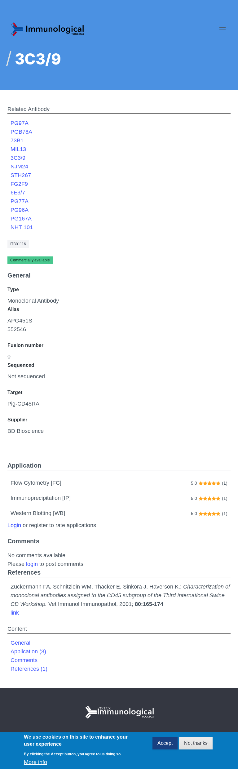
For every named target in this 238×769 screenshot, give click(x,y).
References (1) (29, 669)
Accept (165, 743)
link (15, 613)
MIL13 (18, 149)
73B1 (17, 140)
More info (35, 762)
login (32, 564)
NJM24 (19, 166)
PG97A (20, 123)
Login (14, 525)
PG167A (21, 219)
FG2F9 (19, 184)
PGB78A (21, 132)
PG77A (20, 201)
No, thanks (196, 743)
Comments (24, 660)
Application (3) (28, 651)
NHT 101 (22, 227)
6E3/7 (18, 192)
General (20, 643)
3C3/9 (18, 158)
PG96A (20, 210)
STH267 (21, 175)
